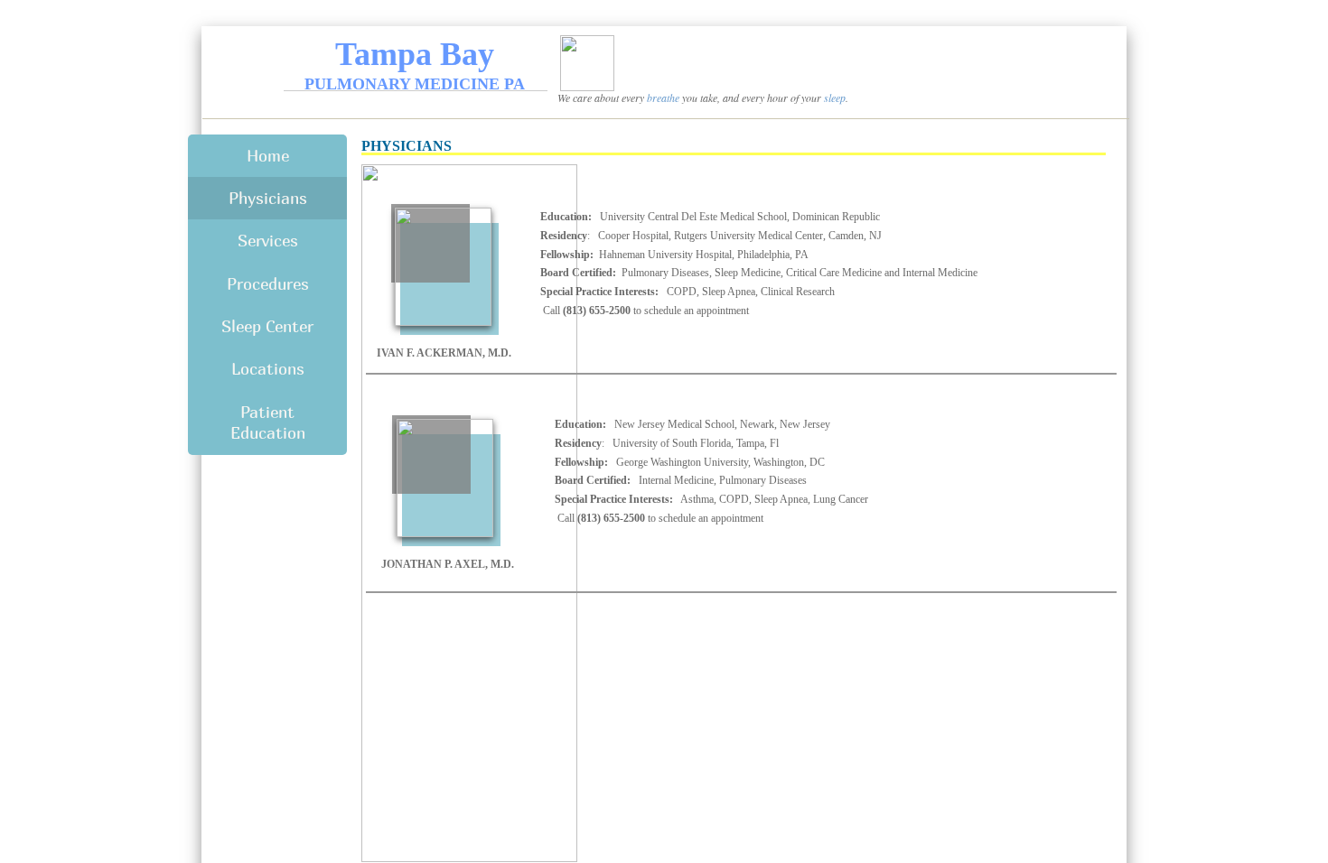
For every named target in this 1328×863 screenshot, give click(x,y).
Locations (267, 368)
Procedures (268, 283)
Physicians (268, 198)
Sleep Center (267, 326)
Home (268, 155)
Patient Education (267, 422)
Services (268, 240)
